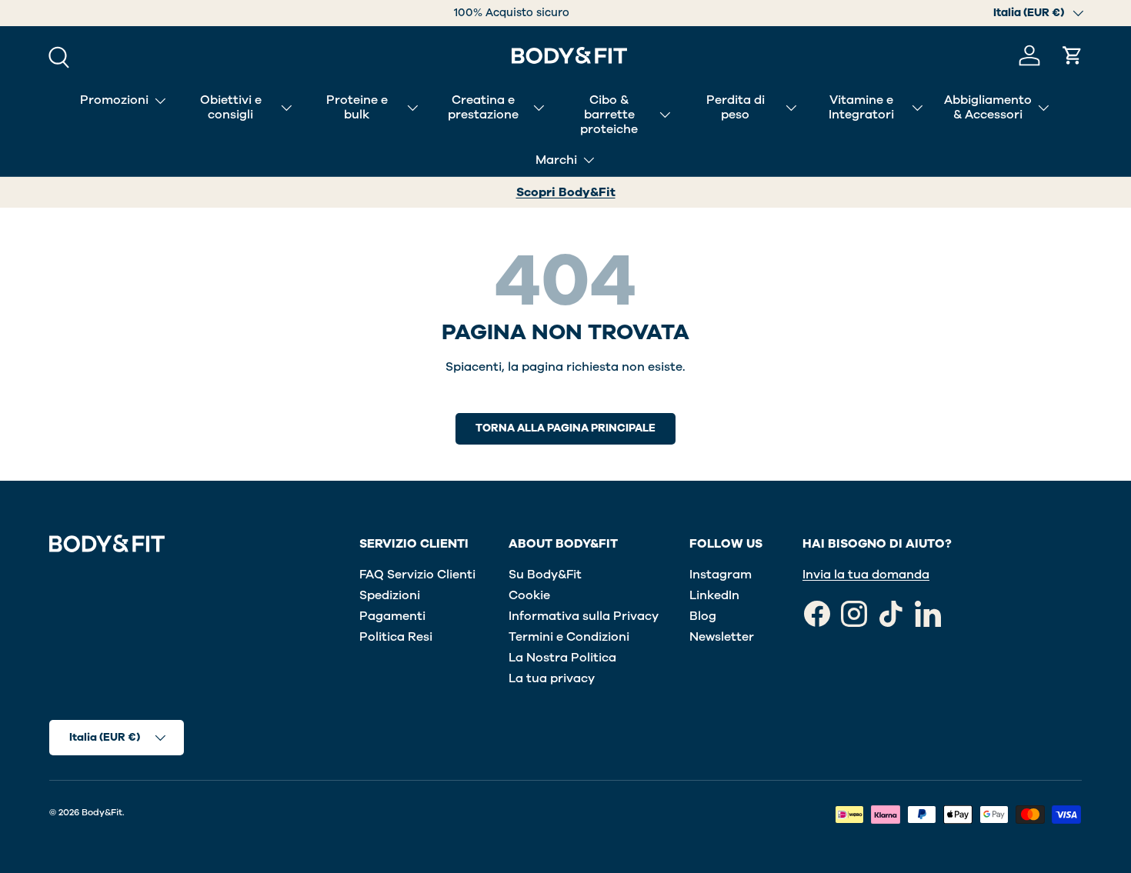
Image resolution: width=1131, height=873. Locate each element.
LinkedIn (714, 595)
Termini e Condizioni (569, 636)
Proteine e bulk (357, 107)
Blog (702, 616)
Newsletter (721, 636)
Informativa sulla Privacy (584, 616)
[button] (1072, 55)
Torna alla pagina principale (565, 428)
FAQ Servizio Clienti (417, 574)
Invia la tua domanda (865, 574)
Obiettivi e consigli (231, 107)
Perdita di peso (735, 107)
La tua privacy (552, 678)
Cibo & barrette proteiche (609, 115)
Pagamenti (392, 616)
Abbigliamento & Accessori (988, 107)
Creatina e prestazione (483, 107)
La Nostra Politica (562, 657)
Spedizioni (389, 595)
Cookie (529, 595)
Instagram (720, 574)
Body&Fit (102, 812)
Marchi (556, 160)
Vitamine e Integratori (861, 107)
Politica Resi (395, 636)
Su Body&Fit (545, 574)
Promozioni (114, 100)
